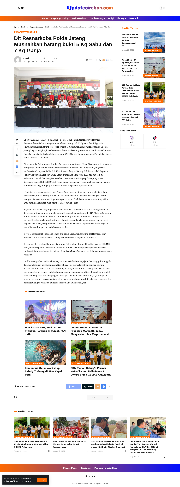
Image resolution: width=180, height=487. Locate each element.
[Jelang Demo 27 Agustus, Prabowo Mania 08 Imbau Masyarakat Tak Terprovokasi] (91, 312)
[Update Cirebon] (90, 8)
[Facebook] (16, 8)
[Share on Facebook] (96, 60)
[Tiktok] (154, 141)
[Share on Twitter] (100, 60)
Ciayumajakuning (25, 32)
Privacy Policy (10, 481)
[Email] (103, 60)
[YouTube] (22, 8)
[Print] (107, 60)
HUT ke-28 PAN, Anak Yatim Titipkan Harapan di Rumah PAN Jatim (45, 331)
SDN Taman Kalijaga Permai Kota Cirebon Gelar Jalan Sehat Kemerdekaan (69, 444)
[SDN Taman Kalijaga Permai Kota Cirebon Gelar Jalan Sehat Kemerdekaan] (71, 427)
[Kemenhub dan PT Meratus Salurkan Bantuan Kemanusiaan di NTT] (154, 42)
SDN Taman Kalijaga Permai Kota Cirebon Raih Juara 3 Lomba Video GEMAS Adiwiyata (91, 371)
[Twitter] (19, 8)
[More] (111, 60)
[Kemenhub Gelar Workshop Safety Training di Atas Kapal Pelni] (45, 352)
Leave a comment (101, 398)
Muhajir (26, 58)
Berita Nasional (34, 323)
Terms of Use (25, 481)
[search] (156, 8)
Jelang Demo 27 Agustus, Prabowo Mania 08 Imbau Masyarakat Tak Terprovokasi (90, 331)
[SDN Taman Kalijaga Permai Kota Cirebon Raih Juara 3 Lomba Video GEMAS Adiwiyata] (91, 352)
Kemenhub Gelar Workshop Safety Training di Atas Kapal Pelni (43, 371)
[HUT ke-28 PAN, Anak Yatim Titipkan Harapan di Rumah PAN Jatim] (45, 312)
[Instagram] (131, 141)
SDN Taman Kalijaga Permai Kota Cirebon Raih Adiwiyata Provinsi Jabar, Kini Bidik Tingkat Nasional (108, 444)
